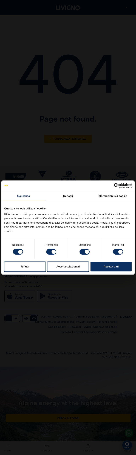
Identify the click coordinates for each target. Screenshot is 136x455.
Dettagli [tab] (68, 195)
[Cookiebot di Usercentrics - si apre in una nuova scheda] (116, 185)
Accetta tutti (111, 266)
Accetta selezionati (68, 266)
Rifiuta (25, 266)
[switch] (51, 252)
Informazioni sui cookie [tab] (112, 195)
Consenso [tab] (23, 195)
